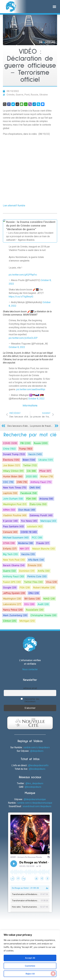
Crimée (11, 94)
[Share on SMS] (21, 104)
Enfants (10, 548)
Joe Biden (11, 465)
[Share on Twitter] (13, 104)
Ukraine (43, 94)
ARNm (9, 510)
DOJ (29, 604)
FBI (25, 443)
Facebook (29, 493)
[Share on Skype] (38, 104)
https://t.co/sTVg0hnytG (21, 296)
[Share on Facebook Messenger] (42, 104)
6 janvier (10, 521)
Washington (12, 598)
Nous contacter (30, 669)
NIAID (49, 598)
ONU (33, 593)
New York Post (14, 560)
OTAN (9, 543)
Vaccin (35, 454)
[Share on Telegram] (34, 104)
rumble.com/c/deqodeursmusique (34, 802)
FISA (25, 587)
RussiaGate (35, 610)
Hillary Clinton (13, 471)
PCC (37, 537)
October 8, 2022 (17, 347)
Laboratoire (12, 604)
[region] (30, 955)
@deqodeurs (36, 751)
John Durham (13, 498)
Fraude (42, 543)
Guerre (19, 94)
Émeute (35, 565)
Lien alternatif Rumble (14, 205)
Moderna (25, 543)
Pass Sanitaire (13, 526)
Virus (51, 582)
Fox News (29, 521)
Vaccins (28, 554)
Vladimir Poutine (15, 515)
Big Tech (10, 554)
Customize (30, 966)
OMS (35, 487)
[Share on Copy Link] (4, 104)
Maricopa (48, 521)
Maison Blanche (43, 548)
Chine (9, 448)
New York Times (14, 487)
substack (34, 526)
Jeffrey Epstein (14, 593)
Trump (25, 448)
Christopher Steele (44, 615)
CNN (22, 482)
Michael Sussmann (16, 537)
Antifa (44, 571)
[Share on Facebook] (9, 104)
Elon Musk (26, 510)
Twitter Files (33, 582)
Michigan (27, 621)
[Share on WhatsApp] (26, 104)
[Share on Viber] (30, 104)
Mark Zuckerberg (15, 615)
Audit (43, 604)
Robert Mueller (44, 587)
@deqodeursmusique (35, 799)
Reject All (30, 973)
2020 (31, 476)
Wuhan (46, 476)
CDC (8, 482)
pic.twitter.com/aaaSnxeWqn (30, 389)
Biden (29, 460)
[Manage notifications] (53, 973)
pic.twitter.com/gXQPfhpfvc (23, 274)
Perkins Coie (37, 576)
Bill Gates (32, 598)
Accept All (30, 958)
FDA (31, 498)
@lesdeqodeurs (37, 769)
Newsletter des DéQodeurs (31, 700)
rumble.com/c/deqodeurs (37, 747)
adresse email (30, 688)
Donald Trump (14, 454)
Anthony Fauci (40, 482)
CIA (31, 471)
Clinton (9, 621)
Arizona (46, 498)
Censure (10, 532)
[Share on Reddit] (17, 104)
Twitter (30, 465)
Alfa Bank (36, 560)
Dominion (27, 571)
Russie (34, 94)
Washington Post (15, 504)
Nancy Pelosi (13, 610)
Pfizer (45, 471)
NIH (24, 548)
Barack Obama (14, 565)
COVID (10, 443)
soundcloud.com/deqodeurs (37, 806)
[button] (54, 6)
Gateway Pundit (41, 515)
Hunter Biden (13, 476)
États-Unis (38, 504)
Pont (27, 94)
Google (9, 587)
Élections (11, 460)
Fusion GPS (12, 582)
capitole (10, 493)
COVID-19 (29, 532)
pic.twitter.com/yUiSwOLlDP (23, 338)
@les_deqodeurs (34, 783)
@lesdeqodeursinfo (38, 765)
